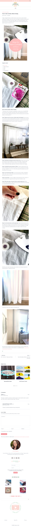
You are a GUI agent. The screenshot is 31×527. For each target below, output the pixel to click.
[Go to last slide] (2, 375)
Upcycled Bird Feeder (8, 381)
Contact (5, 520)
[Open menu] (15, 8)
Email (12, 428)
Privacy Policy (19, 470)
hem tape (5, 65)
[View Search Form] (30, 1)
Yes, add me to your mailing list (6, 431)
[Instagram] (15, 1)
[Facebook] (13, 1)
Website (23, 428)
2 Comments (8, 15)
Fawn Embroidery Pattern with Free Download (24, 357)
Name (2, 428)
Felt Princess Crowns (23, 381)
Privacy (25, 520)
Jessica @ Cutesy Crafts (7, 403)
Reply (28, 394)
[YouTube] (16, 1)
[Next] (28, 375)
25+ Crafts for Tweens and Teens (7, 356)
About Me (15, 520)
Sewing (8, 12)
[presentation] (8, 372)
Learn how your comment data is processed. (21, 436)
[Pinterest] (18, 1)
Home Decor (4, 12)
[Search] (28, 499)
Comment (3, 416)
